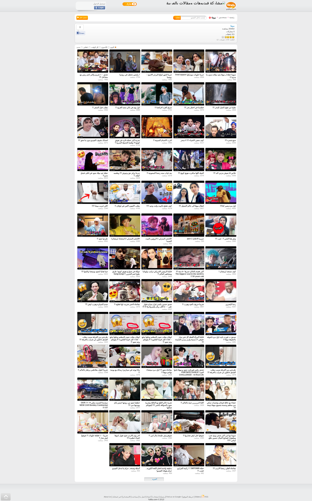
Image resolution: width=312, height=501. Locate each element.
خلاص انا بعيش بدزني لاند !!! (224, 173)
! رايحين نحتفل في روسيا (129, 75)
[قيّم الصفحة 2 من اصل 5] (230, 37)
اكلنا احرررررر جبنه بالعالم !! (192, 403)
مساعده (135, 497)
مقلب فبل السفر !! (100, 107)
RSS (206, 497)
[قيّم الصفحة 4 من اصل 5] (226, 37)
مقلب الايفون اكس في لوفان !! (127, 206)
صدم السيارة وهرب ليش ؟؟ (96, 304)
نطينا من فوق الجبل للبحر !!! (224, 107)
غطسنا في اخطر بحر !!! (194, 107)
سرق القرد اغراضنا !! (163, 107)
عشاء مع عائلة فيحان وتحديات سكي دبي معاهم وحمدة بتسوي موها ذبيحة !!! (221, 405)
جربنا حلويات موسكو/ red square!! (189, 75)
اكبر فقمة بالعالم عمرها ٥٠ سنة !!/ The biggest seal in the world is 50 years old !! (190, 274)
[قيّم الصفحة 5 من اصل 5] (222, 37)
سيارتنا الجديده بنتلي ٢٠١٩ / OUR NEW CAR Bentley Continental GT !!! (94, 405)
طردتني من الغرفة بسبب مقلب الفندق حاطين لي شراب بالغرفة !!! (93, 338)
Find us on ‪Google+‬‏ (174, 497)
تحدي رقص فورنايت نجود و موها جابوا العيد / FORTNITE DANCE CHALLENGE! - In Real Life (189, 372)
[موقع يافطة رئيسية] (230, 11)
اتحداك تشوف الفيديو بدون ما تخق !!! (93, 140)
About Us (107, 497)
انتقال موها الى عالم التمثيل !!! (191, 206)
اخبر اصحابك (117, 497)
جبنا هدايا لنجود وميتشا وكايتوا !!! (94, 271)
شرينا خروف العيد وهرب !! (193, 304)
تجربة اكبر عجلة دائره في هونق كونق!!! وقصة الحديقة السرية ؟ (127, 141)
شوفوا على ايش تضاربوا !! (193, 435)
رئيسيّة (162, 497)
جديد (78, 47)
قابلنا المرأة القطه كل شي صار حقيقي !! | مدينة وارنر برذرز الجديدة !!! (189, 339)
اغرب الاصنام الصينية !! (162, 140)
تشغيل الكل (83, 18)
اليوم (112, 47)
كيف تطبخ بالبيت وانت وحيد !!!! (159, 206)
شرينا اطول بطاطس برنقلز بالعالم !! (93, 370)
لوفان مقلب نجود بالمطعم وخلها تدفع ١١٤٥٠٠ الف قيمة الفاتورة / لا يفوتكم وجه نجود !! (157, 339)
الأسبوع (104, 47)
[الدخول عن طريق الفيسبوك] (99, 9)
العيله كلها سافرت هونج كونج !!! (191, 173)
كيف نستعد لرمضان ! (227, 271)
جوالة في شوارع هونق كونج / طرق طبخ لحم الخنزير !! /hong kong (126, 272)
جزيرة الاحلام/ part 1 (195, 239)
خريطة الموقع (188, 497)
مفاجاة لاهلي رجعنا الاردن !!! (224, 468)
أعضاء (149, 497)
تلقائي (85, 47)
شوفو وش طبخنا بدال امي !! (160, 435)
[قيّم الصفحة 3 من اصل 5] (228, 37)
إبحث (178, 17)
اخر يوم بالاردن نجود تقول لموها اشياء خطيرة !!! (127, 436)
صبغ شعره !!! (230, 140)
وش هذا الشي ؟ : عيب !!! (225, 239)
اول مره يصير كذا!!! (228, 206)
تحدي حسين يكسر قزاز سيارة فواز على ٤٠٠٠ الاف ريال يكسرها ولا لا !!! (157, 305)
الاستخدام (126, 497)
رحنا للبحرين (231, 304)
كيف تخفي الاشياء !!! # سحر (192, 140)
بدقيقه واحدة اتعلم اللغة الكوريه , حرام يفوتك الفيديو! (159, 469)
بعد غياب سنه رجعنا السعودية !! (159, 173)
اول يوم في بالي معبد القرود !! (127, 107)
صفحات (155, 497)
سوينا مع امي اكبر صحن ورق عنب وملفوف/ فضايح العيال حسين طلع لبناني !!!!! (222, 438)
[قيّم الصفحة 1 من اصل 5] (233, 37)
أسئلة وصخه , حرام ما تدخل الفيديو (126, 468)
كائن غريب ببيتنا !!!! (100, 206)
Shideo (197, 497)
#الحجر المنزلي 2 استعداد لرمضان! (125, 239)
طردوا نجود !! (102, 239)
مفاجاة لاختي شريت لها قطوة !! (127, 304)
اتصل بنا (142, 497)
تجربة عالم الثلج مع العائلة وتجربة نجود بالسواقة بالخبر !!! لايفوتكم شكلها (158, 405)
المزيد (154, 479)
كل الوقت (94, 47)
